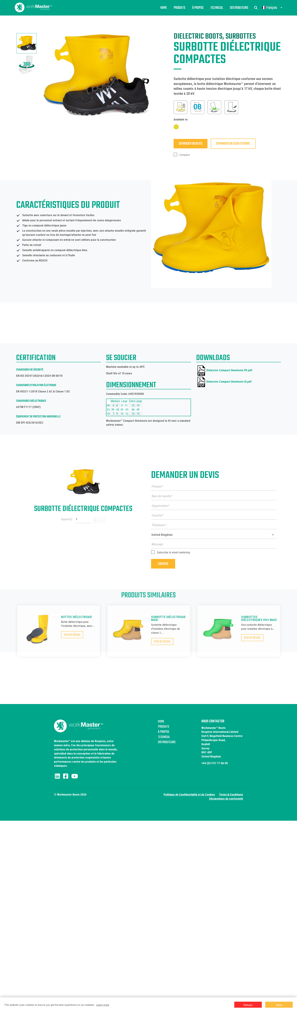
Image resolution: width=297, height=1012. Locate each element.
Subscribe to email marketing (173, 552)
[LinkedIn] (57, 776)
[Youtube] (74, 776)
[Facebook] (65, 776)
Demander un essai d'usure (233, 143)
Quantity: (67, 519)
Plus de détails (72, 634)
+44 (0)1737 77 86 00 (214, 763)
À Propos (198, 8)
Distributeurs (239, 8)
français (271, 8)
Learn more (102, 1004)
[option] (26, 43)
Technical (216, 8)
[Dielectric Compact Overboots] (83, 482)
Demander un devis (190, 143)
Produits (179, 8)
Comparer (184, 154)
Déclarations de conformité (226, 798)
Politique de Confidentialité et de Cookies (189, 794)
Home (163, 8)
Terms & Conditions (231, 794)
